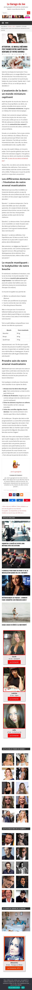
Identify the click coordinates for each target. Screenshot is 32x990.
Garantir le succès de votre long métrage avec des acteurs (13, 544)
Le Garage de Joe (16, 4)
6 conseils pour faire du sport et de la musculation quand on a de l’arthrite (15, 572)
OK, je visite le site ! (14, 987)
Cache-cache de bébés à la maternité (14, 625)
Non (23, 987)
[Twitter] (17, 494)
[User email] (21, 494)
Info (26, 54)
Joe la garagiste (17, 54)
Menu (6, 23)
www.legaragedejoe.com (10, 490)
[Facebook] (14, 494)
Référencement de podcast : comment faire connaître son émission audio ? (14, 599)
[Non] (30, 984)
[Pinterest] (10, 494)
